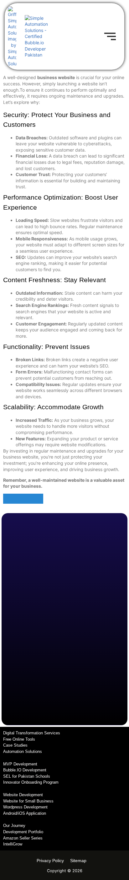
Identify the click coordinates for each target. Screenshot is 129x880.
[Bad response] (33, 499)
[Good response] (13, 499)
